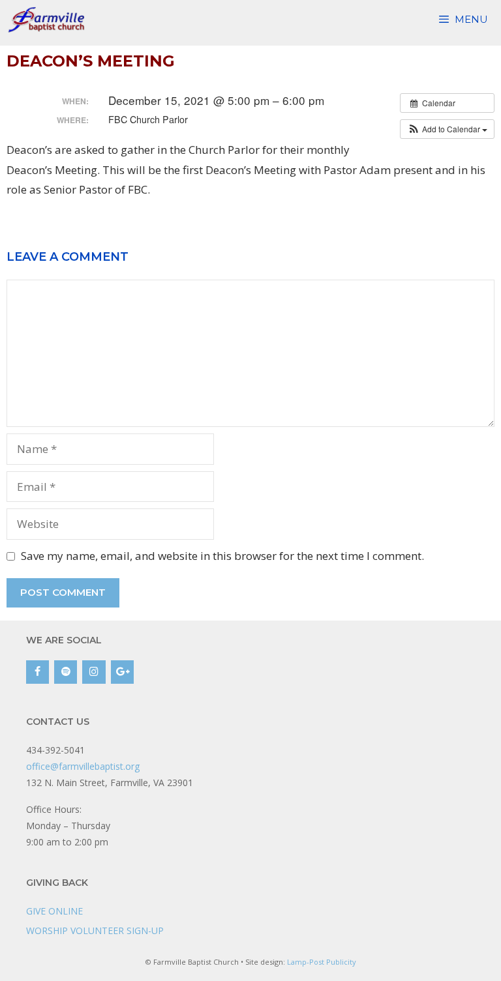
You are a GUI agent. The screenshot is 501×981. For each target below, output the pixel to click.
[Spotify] (65, 672)
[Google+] (122, 672)
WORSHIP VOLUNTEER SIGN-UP (95, 930)
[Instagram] (93, 672)
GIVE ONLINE (54, 911)
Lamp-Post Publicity (321, 962)
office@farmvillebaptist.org (83, 766)
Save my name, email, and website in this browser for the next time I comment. (222, 555)
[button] (447, 129)
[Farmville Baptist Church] (48, 19)
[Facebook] (37, 672)
